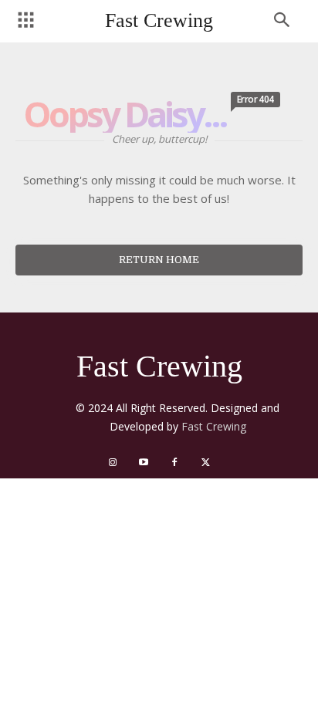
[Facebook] (174, 463)
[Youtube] (143, 463)
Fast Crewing (213, 426)
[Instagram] (112, 463)
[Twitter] (205, 463)
